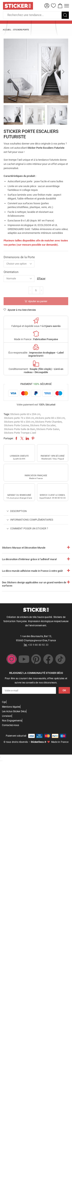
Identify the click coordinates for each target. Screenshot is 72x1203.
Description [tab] (18, 511)
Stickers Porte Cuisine (16, 425)
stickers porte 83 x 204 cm (50, 417)
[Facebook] (48, 659)
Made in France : (36, 339)
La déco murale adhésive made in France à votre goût (32, 570)
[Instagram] (12, 659)
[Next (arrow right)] (1, 760)
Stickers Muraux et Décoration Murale (23, 547)
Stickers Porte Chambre (48, 421)
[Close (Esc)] (0, 757)
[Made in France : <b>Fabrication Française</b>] (36, 334)
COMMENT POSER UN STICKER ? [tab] (29, 528)
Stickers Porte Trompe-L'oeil (20, 432)
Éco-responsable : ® (36, 354)
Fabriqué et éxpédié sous (36, 326)
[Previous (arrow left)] (0, 760)
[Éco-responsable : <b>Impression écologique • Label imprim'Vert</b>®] (36, 347)
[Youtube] (24, 659)
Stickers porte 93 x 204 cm (19, 421)
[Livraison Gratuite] (19, 450)
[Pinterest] (36, 659)
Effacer (41, 278)
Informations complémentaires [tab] (31, 519)
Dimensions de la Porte (19, 257)
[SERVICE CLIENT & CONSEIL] (52, 489)
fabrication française (36, 475)
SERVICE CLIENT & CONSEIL (52, 495)
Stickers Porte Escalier (43, 425)
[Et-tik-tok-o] (60, 659)
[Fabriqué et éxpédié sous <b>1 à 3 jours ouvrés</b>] (36, 321)
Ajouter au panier (37, 301)
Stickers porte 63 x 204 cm (25, 414)
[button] (46, 6)
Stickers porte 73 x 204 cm (19, 417)
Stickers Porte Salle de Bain (19, 429)
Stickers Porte (21, 30)
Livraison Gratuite (19, 456)
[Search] (65, 15)
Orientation (11, 272)
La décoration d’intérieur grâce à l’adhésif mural (29, 559)
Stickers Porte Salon (47, 429)
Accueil (7, 30)
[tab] (36, 511)
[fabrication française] (36, 469)
